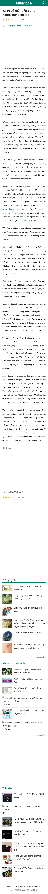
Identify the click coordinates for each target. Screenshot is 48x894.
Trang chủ (9, 887)
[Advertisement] (24, 47)
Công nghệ (11, 26)
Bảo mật (19, 887)
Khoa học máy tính (24, 26)
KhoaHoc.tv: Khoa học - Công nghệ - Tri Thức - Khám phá (24, 3)
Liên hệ (27, 887)
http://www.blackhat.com (19, 209)
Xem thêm (41, 657)
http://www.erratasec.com (27, 220)
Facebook (36, 887)
